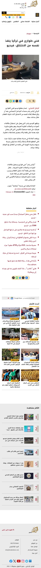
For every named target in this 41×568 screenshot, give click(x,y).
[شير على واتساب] (10, 101)
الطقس (16, 21)
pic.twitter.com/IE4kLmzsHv (23, 189)
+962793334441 (14, 543)
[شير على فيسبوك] (20, 101)
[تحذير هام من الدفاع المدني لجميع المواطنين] (28, 476)
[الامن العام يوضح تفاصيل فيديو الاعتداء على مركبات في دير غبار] (28, 440)
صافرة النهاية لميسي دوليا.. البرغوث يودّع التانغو (30, 322)
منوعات (28, 33)
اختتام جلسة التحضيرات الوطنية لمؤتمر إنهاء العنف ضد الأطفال (30, 364)
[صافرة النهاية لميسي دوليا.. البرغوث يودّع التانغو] (30, 313)
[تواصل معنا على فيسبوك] (9, 17)
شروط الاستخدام (32, 550)
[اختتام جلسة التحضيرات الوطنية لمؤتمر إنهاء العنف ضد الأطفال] (30, 354)
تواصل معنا (34, 546)
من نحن (35, 540)
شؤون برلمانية (6, 21)
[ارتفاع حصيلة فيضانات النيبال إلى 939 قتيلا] (11, 334)
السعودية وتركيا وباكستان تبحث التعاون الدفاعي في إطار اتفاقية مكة (11, 323)
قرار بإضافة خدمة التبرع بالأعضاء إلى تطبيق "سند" (14, 429)
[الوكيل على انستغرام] (22, 561)
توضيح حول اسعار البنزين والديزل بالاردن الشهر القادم (13, 417)
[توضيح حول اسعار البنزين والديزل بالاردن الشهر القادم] (28, 417)
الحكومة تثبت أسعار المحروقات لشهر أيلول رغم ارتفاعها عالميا (11, 385)
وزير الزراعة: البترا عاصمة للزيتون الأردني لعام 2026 (12, 363)
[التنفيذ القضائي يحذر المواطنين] (28, 488)
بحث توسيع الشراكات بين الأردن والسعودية (31, 343)
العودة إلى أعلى (7, 530)
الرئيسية (36, 33)
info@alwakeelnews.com (12, 550)
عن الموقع (34, 543)
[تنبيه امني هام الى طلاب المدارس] (28, 452)
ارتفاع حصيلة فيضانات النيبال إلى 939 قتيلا (13, 343)
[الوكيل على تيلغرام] (26, 561)
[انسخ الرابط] (7, 101)
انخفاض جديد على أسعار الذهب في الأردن (31, 384)
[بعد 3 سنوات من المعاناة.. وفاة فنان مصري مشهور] (28, 464)
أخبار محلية (35, 21)
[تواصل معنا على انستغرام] (17, 17)
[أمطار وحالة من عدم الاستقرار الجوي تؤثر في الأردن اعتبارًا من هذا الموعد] (28, 499)
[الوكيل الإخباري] (33, 5)
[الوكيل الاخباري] (33, 529)
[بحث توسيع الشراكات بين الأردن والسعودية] (30, 334)
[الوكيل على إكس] (14, 561)
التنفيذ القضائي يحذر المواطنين (16, 488)
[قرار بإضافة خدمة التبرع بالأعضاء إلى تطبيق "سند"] (28, 429)
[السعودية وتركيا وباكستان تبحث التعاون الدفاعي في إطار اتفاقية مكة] (11, 313)
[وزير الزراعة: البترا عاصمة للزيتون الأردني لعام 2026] (11, 354)
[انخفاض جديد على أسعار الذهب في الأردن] (30, 375)
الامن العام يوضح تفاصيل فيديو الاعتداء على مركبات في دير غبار (13, 441)
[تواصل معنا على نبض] (20, 17)
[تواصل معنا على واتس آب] (13, 17)
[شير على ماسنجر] (14, 101)
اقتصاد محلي (25, 21)
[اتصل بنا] (6, 17)
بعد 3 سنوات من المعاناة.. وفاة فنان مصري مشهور (13, 464)
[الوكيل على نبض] (30, 561)
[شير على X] (17, 101)
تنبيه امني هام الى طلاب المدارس (15, 452)
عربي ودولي (14, 319)
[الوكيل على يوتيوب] (19, 561)
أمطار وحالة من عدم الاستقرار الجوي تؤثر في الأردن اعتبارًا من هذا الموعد (13, 499)
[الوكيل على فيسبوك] (10, 561)
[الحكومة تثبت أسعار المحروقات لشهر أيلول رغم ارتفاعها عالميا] (11, 375)
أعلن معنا (34, 553)
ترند (36, 319)
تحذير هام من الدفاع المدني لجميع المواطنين (14, 476)
